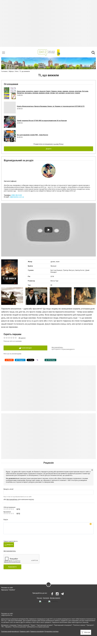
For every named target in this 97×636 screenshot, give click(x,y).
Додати (48, 149)
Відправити (12, 567)
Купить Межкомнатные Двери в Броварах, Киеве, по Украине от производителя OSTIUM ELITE (50, 106)
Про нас (39, 598)
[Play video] (48, 230)
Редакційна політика (51, 631)
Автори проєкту (55, 598)
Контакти (46, 598)
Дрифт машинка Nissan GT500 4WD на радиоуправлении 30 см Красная (42, 120)
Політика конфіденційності (10, 631)
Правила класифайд (37, 631)
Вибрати (10, 544)
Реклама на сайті (7, 587)
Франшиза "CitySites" (8, 590)
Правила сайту (25, 631)
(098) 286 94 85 (16, 195)
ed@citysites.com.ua (17, 197)
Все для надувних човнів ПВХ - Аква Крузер (32, 135)
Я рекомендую (26, 348)
